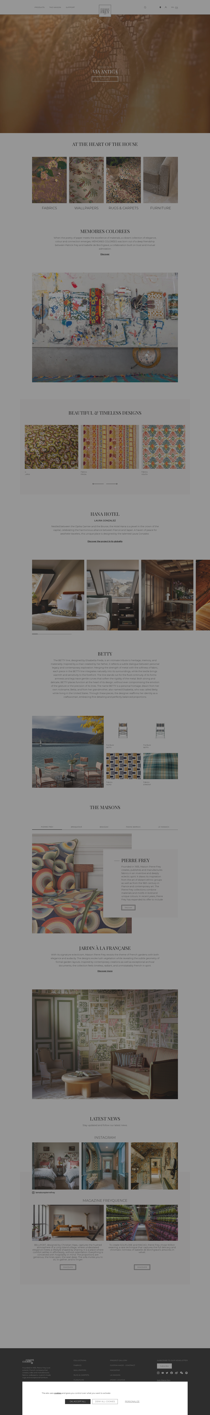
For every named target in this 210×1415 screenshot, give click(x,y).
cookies (57, 1393)
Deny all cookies (105, 1401)
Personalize (132, 1401)
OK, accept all (78, 1401)
